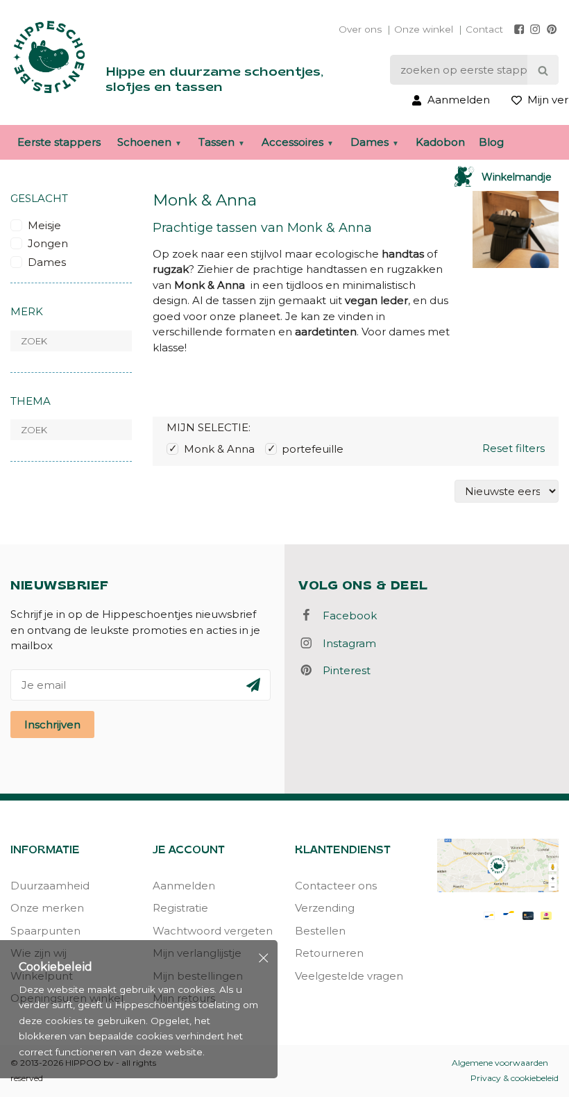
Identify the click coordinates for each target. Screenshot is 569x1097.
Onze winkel (423, 29)
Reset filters (513, 448)
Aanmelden (184, 885)
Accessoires (292, 142)
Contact (484, 29)
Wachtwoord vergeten (213, 930)
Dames (369, 142)
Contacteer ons (336, 885)
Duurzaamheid (50, 885)
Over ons (360, 29)
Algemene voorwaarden (500, 1062)
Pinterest (342, 670)
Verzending (325, 907)
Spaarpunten (45, 930)
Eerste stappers (59, 142)
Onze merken (47, 907)
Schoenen (144, 142)
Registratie (180, 907)
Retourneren (329, 953)
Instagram (345, 643)
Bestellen (320, 930)
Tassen (216, 142)
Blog (491, 142)
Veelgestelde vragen (349, 975)
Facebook (345, 615)
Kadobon (440, 142)
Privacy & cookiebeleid (514, 1078)
